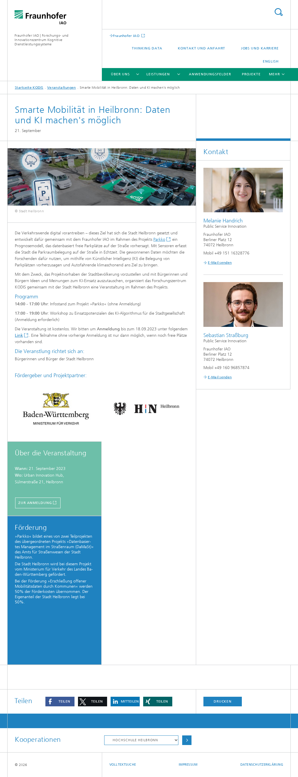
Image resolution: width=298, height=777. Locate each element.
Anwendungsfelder (210, 74)
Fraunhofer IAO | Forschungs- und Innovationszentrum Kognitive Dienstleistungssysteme (42, 39)
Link (19, 335)
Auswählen (186, 740)
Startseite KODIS (29, 87)
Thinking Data (147, 48)
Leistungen (158, 74)
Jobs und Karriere (260, 48)
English (271, 61)
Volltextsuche (122, 765)
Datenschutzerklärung (261, 765)
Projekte (251, 74)
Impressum (188, 765)
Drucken (223, 701)
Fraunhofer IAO (127, 36)
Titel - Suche (278, 12)
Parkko (159, 239)
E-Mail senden (220, 263)
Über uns (120, 74)
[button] (59, 701)
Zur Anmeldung (35, 503)
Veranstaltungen (61, 87)
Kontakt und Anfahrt (201, 48)
